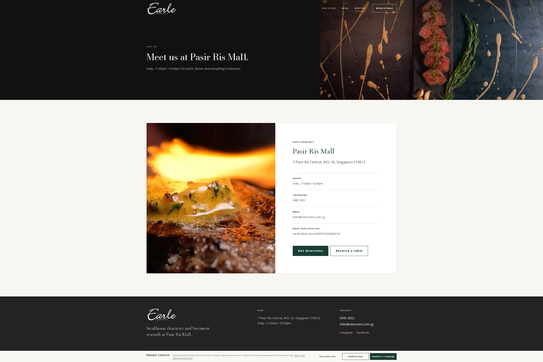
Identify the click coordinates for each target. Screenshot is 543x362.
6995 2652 (299, 200)
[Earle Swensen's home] (161, 8)
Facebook (363, 332)
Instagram (346, 332)
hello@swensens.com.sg (309, 217)
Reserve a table (349, 251)
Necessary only (327, 356)
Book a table (384, 8)
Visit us (360, 8)
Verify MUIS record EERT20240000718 (316, 234)
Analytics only (355, 356)
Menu (345, 8)
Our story (329, 8)
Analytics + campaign (383, 356)
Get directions (310, 251)
